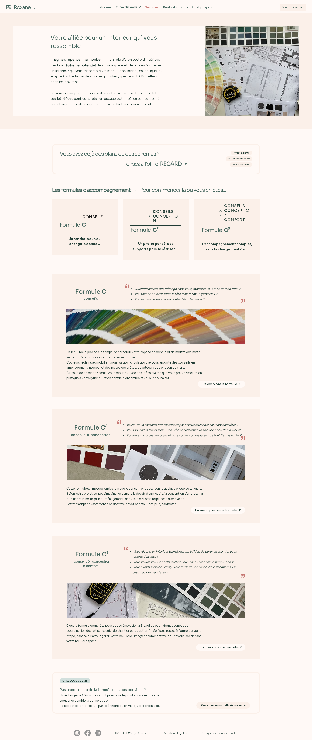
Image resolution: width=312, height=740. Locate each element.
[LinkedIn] (98, 733)
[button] (175, 733)
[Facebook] (87, 733)
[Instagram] (77, 733)
